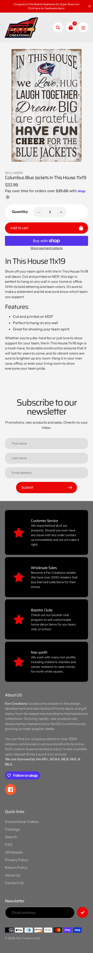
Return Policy (16, 867)
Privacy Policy (16, 860)
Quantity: (20, 211)
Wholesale (14, 852)
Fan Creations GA (28, 938)
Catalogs (12, 829)
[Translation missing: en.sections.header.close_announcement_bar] (89, 6)
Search (11, 837)
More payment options (46, 248)
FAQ (8, 844)
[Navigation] (83, 27)
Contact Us (14, 883)
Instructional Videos (22, 821)
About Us (12, 875)
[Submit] (82, 912)
